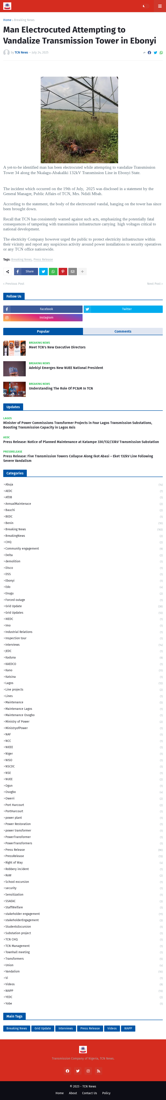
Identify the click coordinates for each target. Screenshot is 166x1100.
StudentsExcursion (84, 927)
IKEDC (84, 619)
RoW (84, 875)
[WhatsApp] (161, 52)
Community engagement (84, 548)
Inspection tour (84, 638)
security (84, 888)
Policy (106, 1093)
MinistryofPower (84, 728)
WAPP (84, 991)
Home (7, 20)
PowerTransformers (84, 843)
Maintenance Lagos (84, 709)
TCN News (89, 1086)
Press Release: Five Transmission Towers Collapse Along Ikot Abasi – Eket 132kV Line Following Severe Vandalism (78, 458)
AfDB (84, 497)
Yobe (84, 1003)
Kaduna (84, 657)
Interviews (84, 645)
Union (84, 965)
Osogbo (84, 792)
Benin (84, 523)
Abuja (84, 484)
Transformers (84, 959)
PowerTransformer (84, 837)
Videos (84, 984)
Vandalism (84, 971)
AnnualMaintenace (84, 504)
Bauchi (84, 510)
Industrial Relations (84, 632)
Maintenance (84, 702)
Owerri (84, 798)
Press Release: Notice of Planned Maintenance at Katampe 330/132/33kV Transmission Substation (81, 442)
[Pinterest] (63, 271)
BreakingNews (84, 536)
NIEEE (84, 747)
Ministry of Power (84, 721)
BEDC (84, 516)
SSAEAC (84, 901)
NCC (84, 741)
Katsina (84, 677)
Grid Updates (84, 613)
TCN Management (84, 946)
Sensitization (84, 894)
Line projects (84, 689)
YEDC (84, 997)
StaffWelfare (84, 907)
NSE (84, 773)
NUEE (84, 779)
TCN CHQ (84, 939)
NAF (84, 734)
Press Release (43, 259)
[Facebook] (149, 52)
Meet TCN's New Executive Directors (57, 347)
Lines (84, 696)
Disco (84, 568)
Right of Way (84, 862)
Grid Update (84, 606)
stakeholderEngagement (84, 920)
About (73, 1093)
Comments (123, 331)
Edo (84, 587)
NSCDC (84, 766)
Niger (84, 753)
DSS (84, 574)
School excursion (84, 882)
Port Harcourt (84, 805)
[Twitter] (155, 52)
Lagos (84, 683)
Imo (84, 625)
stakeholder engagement (84, 914)
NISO (84, 760)
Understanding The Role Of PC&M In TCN (61, 388)
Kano (84, 670)
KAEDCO (84, 664)
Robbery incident (84, 869)
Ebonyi (84, 580)
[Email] (72, 271)
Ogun (84, 786)
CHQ (84, 542)
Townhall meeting (84, 952)
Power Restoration (84, 824)
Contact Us (89, 1093)
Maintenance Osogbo (84, 715)
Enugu (84, 593)
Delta (84, 555)
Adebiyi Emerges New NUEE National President (66, 368)
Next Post (154, 284)
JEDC (84, 651)
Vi (84, 978)
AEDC (84, 491)
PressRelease (84, 856)
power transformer (84, 830)
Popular (43, 331)
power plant (84, 818)
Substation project (84, 933)
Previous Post (14, 284)
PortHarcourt (84, 811)
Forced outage (84, 600)
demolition (84, 561)
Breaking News (24, 20)
